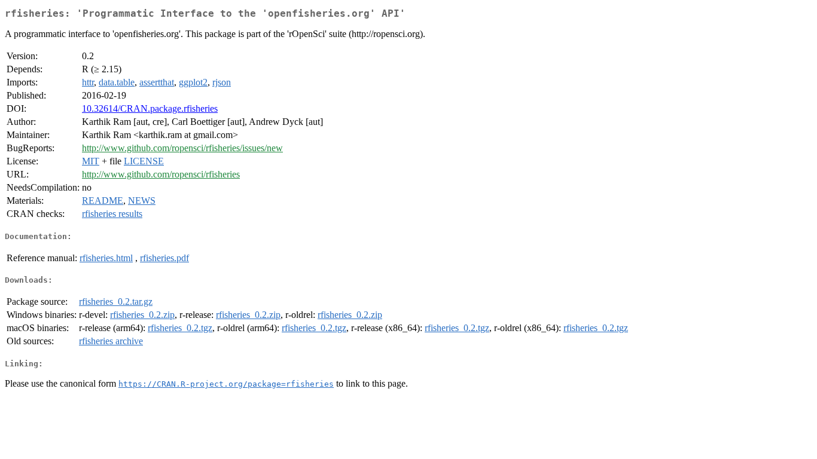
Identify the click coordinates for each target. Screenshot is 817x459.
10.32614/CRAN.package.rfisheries (150, 108)
